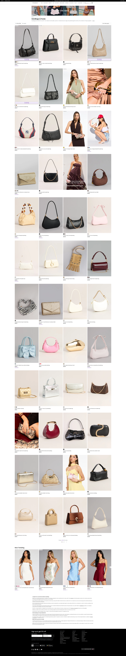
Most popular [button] (107, 23)
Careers (73, 633)
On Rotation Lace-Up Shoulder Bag (45, 148)
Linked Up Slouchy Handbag (92, 493)
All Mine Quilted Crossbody (19, 408)
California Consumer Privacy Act (65, 637)
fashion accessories (74, 608)
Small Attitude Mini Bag (67, 63)
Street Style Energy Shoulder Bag (44, 106)
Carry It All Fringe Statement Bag (68, 278)
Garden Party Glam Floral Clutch (68, 493)
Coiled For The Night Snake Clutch (69, 148)
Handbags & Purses (39, 19)
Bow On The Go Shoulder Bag (92, 235)
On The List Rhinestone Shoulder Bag (93, 408)
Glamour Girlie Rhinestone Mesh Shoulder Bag (95, 63)
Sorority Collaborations (75, 638)
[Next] (73, 0)
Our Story (73, 632)
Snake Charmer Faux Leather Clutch (93, 450)
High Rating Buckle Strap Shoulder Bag (21, 63)
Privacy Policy (49, 639)
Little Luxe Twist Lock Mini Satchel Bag (45, 63)
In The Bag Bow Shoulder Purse (20, 278)
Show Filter (19, 23)
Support (2, 0)
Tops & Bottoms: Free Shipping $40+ (67, 0)
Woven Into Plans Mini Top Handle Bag (45, 535)
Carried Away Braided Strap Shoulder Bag (94, 535)
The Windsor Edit (74, 634)
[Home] (35, 3)
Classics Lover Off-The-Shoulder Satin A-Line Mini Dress (24, 587)
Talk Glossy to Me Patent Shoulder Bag (21, 106)
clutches (71, 598)
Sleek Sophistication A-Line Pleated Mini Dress (95, 587)
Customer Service (84, 632)
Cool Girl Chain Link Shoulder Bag (68, 235)
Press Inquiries (74, 637)
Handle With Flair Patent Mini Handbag (45, 450)
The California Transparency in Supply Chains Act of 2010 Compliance (53, 652)
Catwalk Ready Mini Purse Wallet (92, 192)
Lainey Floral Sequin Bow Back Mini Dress (46, 587)
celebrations (82, 605)
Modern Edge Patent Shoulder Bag (93, 278)
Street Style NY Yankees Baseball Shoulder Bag (23, 148)
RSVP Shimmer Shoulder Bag (68, 408)
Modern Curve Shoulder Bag (44, 235)
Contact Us (83, 633)
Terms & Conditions (63, 640)
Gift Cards (61, 633)
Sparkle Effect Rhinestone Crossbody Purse (22, 192)
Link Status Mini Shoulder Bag (44, 192)
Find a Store (62, 632)
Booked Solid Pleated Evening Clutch (69, 106)
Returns (83, 637)
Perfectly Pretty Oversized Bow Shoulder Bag (95, 365)
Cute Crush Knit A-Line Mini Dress (69, 587)
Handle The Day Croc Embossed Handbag (70, 535)
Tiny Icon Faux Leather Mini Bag (44, 365)
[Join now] (53, 636)
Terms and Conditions (43, 639)
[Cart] (92, 2)
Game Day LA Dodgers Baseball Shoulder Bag (95, 148)
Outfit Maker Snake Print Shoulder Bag (21, 450)
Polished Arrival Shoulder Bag (44, 278)
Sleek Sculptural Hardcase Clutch (69, 365)
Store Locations (7, 0)
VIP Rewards (62, 634)
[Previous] (52, 0)
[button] (106, 23)
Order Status (83, 634)
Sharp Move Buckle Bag (67, 450)
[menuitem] (42, 2)
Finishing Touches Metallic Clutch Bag (93, 106)
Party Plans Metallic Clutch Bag (44, 493)
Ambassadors (74, 639)
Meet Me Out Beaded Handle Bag (20, 235)
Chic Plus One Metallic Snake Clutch (21, 493)
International (84, 638)
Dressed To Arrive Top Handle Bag (44, 408)
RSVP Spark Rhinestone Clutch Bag (20, 535)
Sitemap (61, 641)
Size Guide (83, 639)
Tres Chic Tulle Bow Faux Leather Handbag (22, 365)
